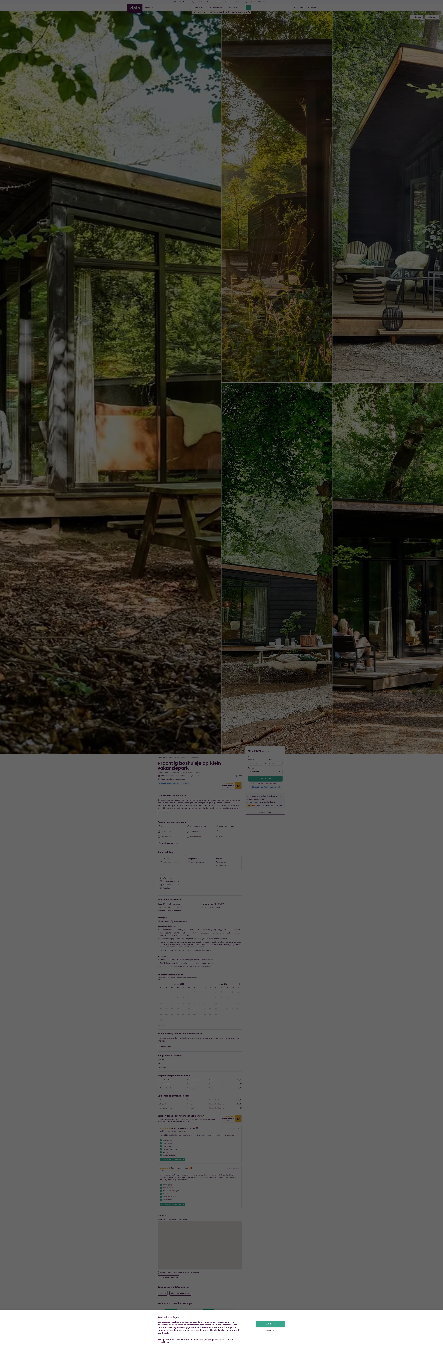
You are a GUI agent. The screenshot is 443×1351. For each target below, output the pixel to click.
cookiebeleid (213, 1330)
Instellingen (270, 1330)
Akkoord (270, 1324)
